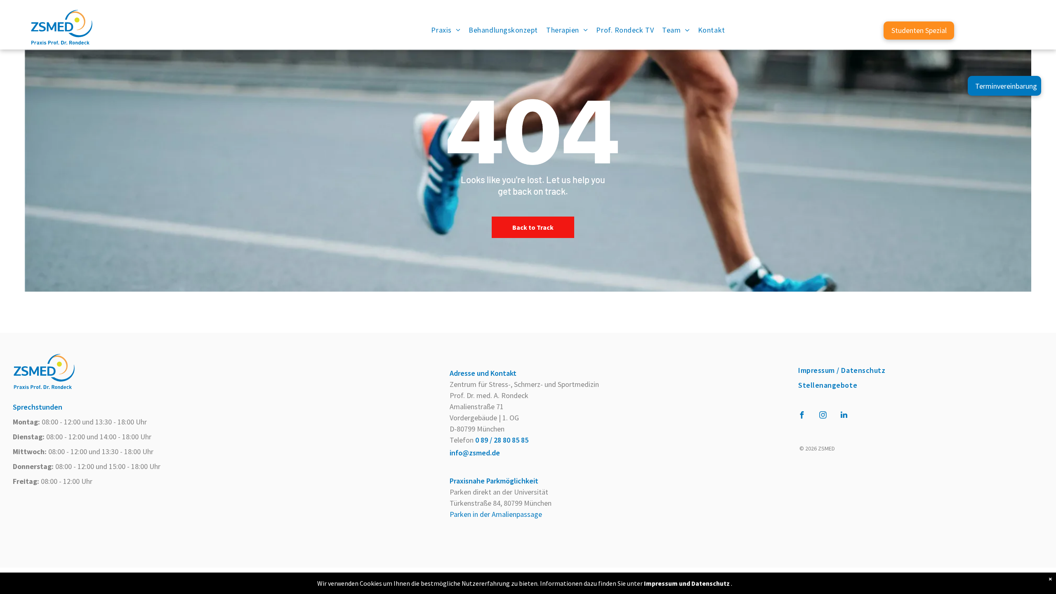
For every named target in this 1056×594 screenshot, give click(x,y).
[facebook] (802, 416)
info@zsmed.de (475, 452)
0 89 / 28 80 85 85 (501, 440)
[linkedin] (844, 416)
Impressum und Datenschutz (687, 583)
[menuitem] (445, 30)
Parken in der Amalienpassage (496, 514)
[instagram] (823, 416)
